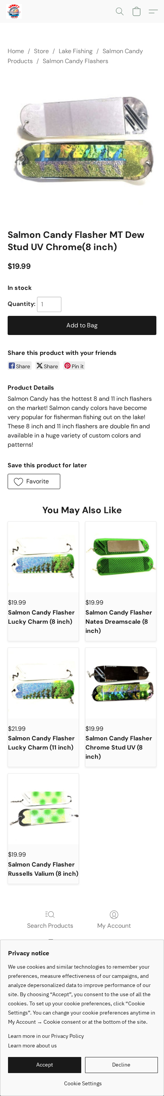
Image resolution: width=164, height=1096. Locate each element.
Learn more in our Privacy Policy (46, 1036)
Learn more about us (32, 1045)
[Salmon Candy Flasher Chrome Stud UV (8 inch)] (120, 683)
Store (41, 51)
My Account (114, 926)
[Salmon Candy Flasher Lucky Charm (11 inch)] (43, 683)
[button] (14, 11)
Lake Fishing (76, 51)
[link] (83, 1080)
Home (16, 51)
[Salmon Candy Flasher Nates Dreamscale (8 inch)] (120, 557)
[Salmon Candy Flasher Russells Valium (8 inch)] (43, 809)
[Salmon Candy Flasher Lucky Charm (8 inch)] (43, 557)
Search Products (50, 926)
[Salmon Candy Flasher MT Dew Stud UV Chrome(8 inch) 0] (82, 145)
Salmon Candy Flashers (75, 61)
